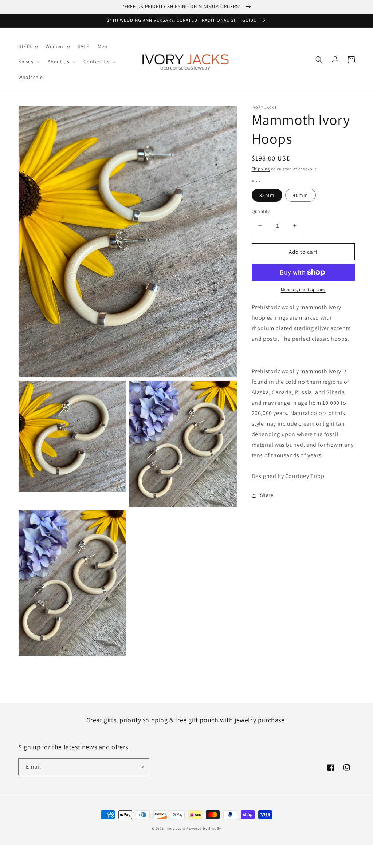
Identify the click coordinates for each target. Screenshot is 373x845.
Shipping (261, 168)
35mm (267, 195)
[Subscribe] (141, 766)
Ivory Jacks (176, 828)
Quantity (261, 211)
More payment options (303, 289)
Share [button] (267, 495)
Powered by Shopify (203, 828)
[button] (27, 46)
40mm (300, 195)
